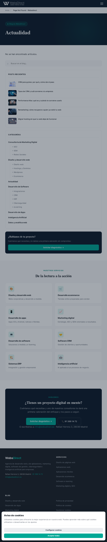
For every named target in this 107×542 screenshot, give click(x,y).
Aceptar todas (54, 536)
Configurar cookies (54, 530)
